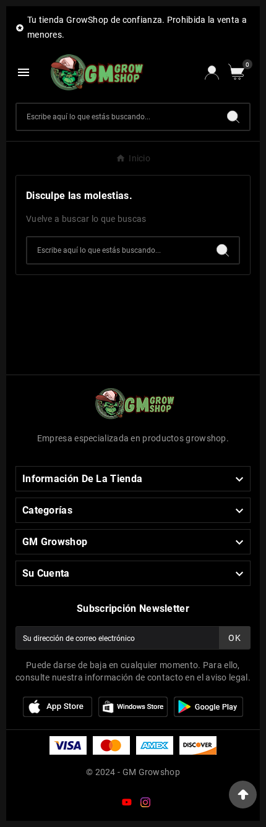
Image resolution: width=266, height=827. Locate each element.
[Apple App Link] (58, 706)
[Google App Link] (133, 706)
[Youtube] (129, 805)
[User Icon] (212, 73)
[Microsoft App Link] (208, 706)
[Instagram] (148, 805)
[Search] (233, 117)
